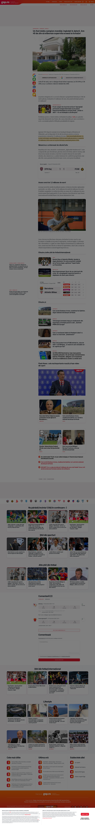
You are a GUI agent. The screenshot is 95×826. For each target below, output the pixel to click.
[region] (47, 817)
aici (38, 819)
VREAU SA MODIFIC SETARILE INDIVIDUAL (85, 818)
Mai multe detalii (27, 814)
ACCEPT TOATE (85, 814)
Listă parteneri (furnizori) (47, 818)
